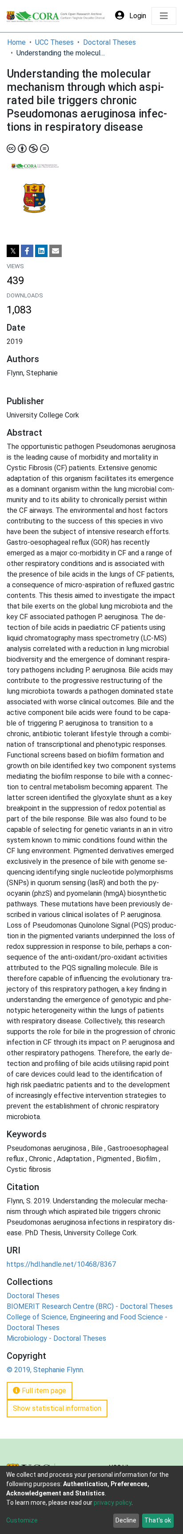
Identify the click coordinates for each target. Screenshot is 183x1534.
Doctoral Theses (109, 42)
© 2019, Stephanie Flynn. (45, 1370)
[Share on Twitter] (13, 251)
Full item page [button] (43, 1390)
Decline (125, 1520)
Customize (22, 1520)
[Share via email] (55, 251)
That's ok (157, 1520)
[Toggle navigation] (163, 16)
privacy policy (112, 1502)
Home (16, 42)
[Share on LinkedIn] (41, 251)
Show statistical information (57, 1408)
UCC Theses (54, 42)
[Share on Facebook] (27, 251)
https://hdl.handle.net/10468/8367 (61, 1264)
